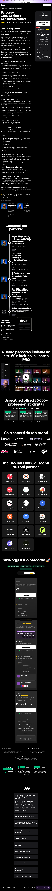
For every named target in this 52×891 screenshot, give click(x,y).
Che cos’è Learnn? (20, 838)
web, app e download (30, 668)
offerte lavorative (24, 613)
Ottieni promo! (26, 647)
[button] (40, 872)
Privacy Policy (25, 888)
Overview (13, 5)
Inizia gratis (47, 5)
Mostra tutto (25, 671)
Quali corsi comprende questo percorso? (24, 831)
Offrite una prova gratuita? (23, 851)
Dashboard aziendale (22, 721)
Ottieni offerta (26, 710)
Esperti (18, 5)
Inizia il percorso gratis (43, 23)
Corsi (22, 5)
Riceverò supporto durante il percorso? (23, 869)
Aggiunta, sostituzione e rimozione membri (26, 722)
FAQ (38, 5)
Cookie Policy (31, 888)
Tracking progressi (21, 724)
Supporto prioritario (21, 730)
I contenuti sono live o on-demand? (23, 844)
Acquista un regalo (38, 752)
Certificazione (28, 5)
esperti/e (26, 656)
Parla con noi (23, 760)
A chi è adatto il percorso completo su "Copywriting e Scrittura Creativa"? (25, 797)
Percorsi (19, 658)
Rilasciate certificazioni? (22, 863)
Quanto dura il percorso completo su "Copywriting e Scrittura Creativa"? (25, 823)
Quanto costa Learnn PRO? (23, 857)
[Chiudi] (49, 870)
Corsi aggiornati (21, 660)
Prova (19, 606)
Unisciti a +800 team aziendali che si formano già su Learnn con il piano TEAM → (43, 57)
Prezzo (34, 5)
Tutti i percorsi (4, 8)
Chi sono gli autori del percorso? (25, 816)
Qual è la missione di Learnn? (24, 876)
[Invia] (48, 887)
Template (19, 726)
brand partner (28, 666)
